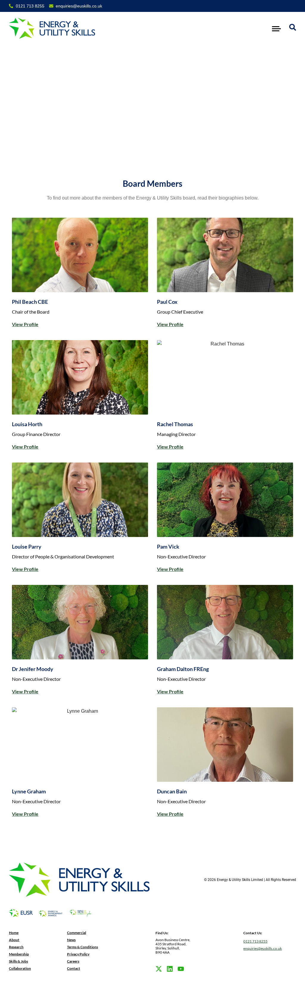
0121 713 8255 (255, 941)
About (14, 940)
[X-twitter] (158, 969)
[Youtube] (181, 969)
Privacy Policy (78, 954)
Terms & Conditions (82, 947)
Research (16, 947)
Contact (73, 968)
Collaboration (20, 968)
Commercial (76, 932)
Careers (73, 961)
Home (13, 932)
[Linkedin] (169, 969)
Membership (19, 954)
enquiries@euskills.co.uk (262, 948)
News (71, 940)
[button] (276, 28)
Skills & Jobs (18, 961)
